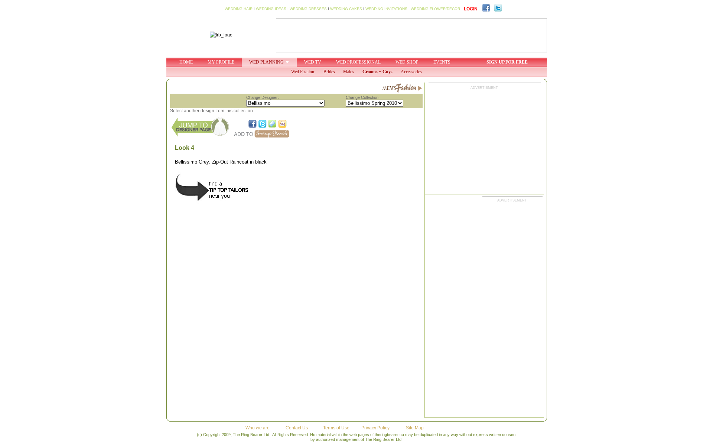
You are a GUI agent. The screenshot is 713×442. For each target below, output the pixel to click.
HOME (186, 62)
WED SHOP (407, 62)
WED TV (312, 62)
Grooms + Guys (377, 71)
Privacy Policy (375, 427)
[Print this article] (283, 124)
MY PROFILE (221, 62)
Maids (348, 71)
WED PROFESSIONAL (358, 62)
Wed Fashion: (303, 71)
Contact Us (297, 427)
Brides (329, 71)
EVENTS (441, 62)
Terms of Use (336, 427)
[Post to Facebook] (252, 124)
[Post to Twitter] (262, 124)
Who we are (257, 427)
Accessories (411, 71)
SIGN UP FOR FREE (507, 62)
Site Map (415, 427)
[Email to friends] (272, 124)
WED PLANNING (266, 62)
